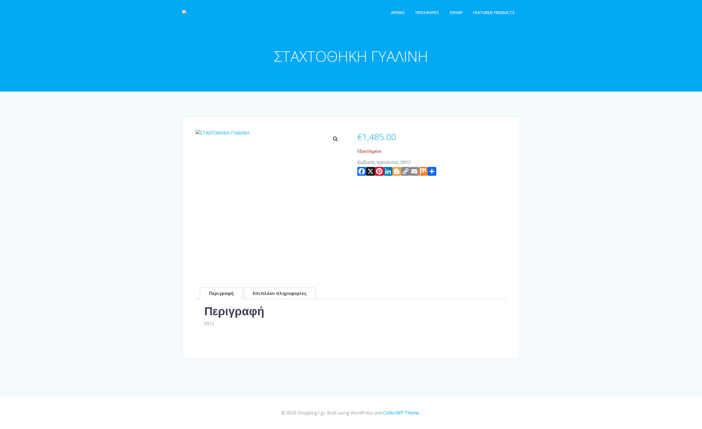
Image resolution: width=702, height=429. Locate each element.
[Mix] (423, 172)
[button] (335, 139)
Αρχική (397, 12)
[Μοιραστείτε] (432, 172)
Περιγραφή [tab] (221, 293)
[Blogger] (396, 172)
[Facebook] (361, 172)
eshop (456, 12)
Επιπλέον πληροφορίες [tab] (280, 293)
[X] (370, 172)
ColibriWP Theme (401, 413)
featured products (493, 12)
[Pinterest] (379, 172)
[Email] (414, 172)
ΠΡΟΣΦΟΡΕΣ (427, 12)
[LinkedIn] (388, 172)
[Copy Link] (405, 172)
